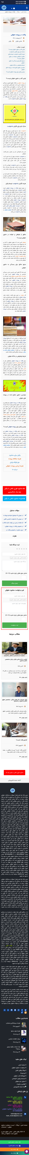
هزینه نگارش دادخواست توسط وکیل (16, 54)
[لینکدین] (11, 1010)
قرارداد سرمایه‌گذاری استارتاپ (13, 1023)
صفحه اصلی (21, 1065)
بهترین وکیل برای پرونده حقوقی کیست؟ (15, 72)
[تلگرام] (15, 1010)
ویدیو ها (22, 1073)
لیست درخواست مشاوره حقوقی (7, 1126)
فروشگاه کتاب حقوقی (19, 1076)
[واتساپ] (8, 1010)
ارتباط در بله (13, 1153)
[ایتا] (25, 1012)
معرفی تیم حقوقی (20, 1081)
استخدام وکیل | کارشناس (18, 1079)
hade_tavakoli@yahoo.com (14, 1116)
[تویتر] (25, 1010)
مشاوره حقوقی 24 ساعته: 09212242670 (14, 1098)
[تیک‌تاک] (22, 1012)
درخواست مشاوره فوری (14, 1142)
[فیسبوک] (22, 1010)
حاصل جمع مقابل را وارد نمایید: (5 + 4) (16, 573)
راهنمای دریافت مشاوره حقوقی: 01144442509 (12, 1110)
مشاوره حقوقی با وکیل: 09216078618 (15, 1102)
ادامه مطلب (24, 677)
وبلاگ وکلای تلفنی (20, 1070)
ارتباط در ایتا (13, 1149)
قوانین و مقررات (21, 1084)
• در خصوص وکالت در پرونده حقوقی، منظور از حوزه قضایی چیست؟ (15, 526)
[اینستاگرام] (18, 1010)
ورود (2, 2)
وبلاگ (17, 1125)
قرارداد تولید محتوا (15, 1031)
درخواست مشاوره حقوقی (18, 1068)
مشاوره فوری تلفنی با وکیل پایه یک (14, 773)
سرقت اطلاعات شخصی (14, 1039)
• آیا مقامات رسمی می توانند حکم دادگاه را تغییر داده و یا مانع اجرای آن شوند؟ (14, 523)
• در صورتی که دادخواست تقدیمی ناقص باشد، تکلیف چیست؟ (15, 519)
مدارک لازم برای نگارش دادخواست (17, 52)
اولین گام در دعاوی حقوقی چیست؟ (17, 49)
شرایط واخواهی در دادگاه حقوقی (17, 65)
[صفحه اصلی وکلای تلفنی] (12, 790)
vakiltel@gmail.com (16, 1114)
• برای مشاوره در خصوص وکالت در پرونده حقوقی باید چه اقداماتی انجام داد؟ (15, 530)
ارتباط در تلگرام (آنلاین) (13, 1145)
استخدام (4, 1127)
